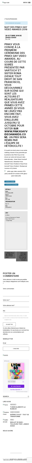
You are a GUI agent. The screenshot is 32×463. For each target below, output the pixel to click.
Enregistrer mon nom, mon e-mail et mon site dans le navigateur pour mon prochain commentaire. (16, 317)
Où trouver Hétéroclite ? (21, 459)
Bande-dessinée (15, 412)
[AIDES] (16, 355)
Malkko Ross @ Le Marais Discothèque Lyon (10, 255)
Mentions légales (8, 459)
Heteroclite (13, 459)
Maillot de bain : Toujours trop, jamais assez (19, 424)
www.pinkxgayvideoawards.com (15, 134)
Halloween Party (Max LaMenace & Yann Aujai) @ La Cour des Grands (22, 256)
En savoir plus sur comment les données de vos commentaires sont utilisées (16, 332)
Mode (12, 419)
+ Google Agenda (10, 181)
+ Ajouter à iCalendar (11, 184)
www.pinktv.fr (8, 207)
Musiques (13, 404)
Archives (20, 459)
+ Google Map (8, 220)
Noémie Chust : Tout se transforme (19, 415)
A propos (26, 459)
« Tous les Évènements (10, 19)
